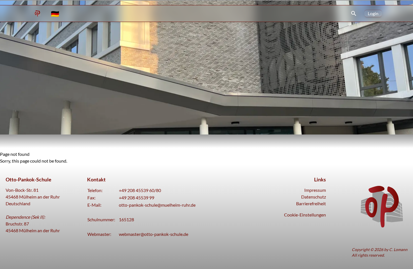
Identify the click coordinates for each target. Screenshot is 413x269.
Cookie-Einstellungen (305, 214)
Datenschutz (313, 196)
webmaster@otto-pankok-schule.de (153, 234)
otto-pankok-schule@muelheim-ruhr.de (157, 205)
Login (373, 13)
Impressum (315, 190)
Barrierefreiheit (311, 203)
